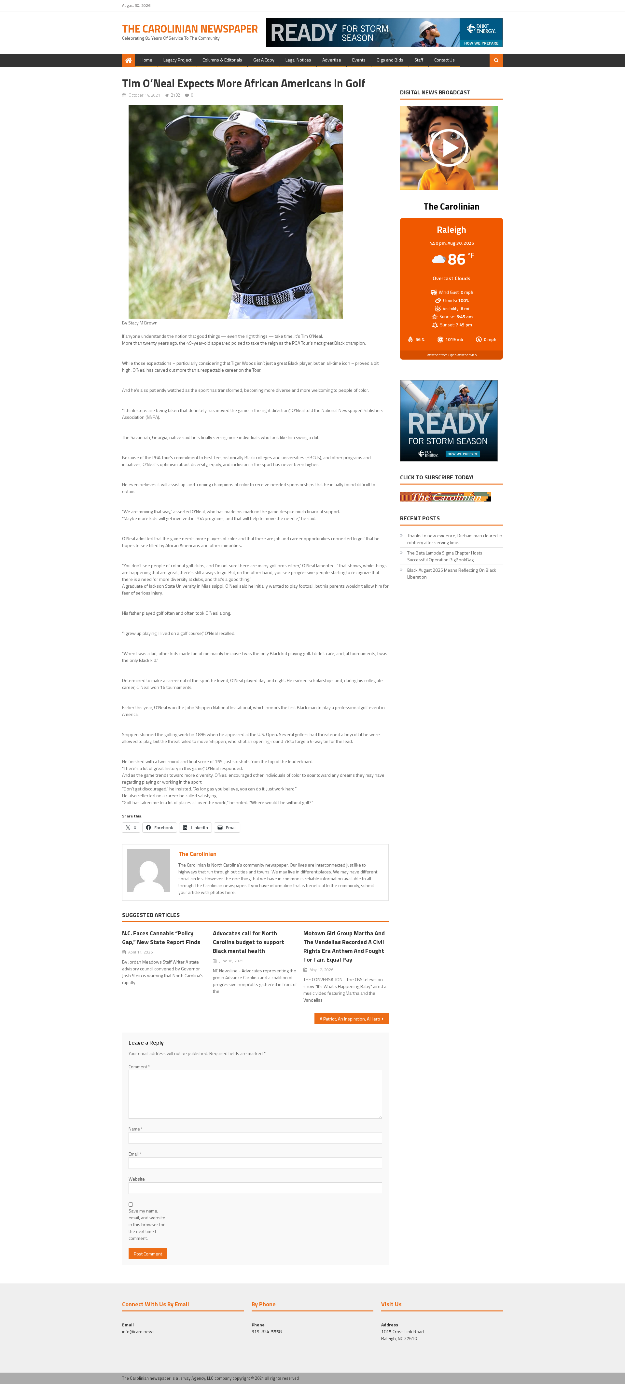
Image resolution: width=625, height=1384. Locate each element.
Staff (418, 59)
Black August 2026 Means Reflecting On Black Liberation (451, 573)
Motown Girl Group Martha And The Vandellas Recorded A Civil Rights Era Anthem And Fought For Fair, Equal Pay (344, 946)
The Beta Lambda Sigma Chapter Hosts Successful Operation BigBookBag (444, 556)
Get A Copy (263, 59)
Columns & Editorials (222, 59)
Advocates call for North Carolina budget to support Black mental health (248, 942)
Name (136, 1128)
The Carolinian (197, 853)
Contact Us (444, 59)
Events (359, 59)
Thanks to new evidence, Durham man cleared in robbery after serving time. (454, 539)
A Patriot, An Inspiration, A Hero (350, 1018)
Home (146, 59)
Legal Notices (298, 59)
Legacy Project (177, 59)
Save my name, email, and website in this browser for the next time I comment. (147, 1224)
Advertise (331, 59)
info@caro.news (138, 1331)
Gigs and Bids (390, 59)
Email (135, 1153)
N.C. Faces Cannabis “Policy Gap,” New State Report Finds (161, 937)
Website (137, 1178)
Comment (139, 1066)
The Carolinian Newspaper (190, 28)
